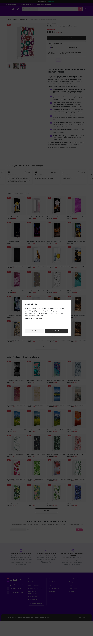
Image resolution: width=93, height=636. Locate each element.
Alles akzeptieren (56, 331)
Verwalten (34, 331)
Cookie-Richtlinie (37, 318)
